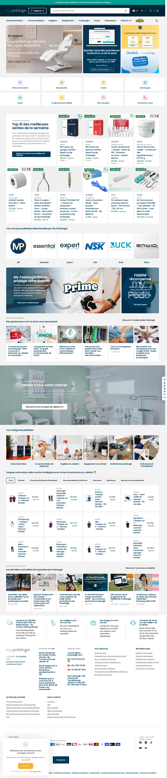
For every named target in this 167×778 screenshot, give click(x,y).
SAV (49, 705)
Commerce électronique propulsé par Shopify (15, 662)
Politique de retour (144, 665)
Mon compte (52, 708)
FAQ (8, 717)
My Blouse (111, 480)
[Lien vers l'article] (18, 343)
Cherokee (97, 480)
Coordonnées (94, 773)
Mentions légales (132, 773)
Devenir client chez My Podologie (61, 717)
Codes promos (101, 665)
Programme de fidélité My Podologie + (111, 671)
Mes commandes (54, 711)
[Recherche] (126, 10)
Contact (51, 702)
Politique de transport (145, 659)
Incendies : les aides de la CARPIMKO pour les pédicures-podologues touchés (18, 598)
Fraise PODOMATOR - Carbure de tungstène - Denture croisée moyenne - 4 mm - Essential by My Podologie (69, 208)
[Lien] (44, 49)
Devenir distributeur (144, 656)
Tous (10, 480)
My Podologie (21, 656)
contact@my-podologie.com (74, 653)
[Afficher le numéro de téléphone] (157, 20)
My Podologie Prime (103, 675)
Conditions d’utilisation (62, 773)
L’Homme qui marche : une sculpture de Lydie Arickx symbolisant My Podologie (69, 599)
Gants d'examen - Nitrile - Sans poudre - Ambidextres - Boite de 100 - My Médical (95, 207)
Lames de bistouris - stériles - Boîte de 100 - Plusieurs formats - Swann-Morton (120, 152)
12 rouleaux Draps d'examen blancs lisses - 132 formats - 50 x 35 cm (120, 204)
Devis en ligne (100, 653)
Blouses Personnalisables (132, 480)
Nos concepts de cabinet (105, 659)
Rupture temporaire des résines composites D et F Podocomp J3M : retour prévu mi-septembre (43, 600)
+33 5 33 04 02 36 (76, 660)
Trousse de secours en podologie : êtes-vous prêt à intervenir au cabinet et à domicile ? (18, 351)
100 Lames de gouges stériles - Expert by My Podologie (68, 151)
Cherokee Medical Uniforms (75, 480)
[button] (157, 10)
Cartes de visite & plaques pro (108, 662)
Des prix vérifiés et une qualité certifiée (22, 708)
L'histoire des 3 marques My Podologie (22, 711)
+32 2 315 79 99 (77, 665)
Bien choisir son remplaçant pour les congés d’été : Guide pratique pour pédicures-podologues (146, 352)
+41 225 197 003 (77, 669)
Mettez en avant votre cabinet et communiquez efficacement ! (67, 350)
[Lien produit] (69, 140)
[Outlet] (140, 20)
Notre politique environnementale (20, 705)
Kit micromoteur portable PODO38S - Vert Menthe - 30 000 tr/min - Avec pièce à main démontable (146, 207)
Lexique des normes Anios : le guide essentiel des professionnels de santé (43, 351)
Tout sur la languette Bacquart (121, 347)
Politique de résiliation (148, 773)
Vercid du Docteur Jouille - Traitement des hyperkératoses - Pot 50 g (146, 152)
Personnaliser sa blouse (105, 668)
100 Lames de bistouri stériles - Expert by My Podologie (94, 151)
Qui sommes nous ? (14, 702)
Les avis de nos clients (145, 668)
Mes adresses (53, 714)
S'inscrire (60, 760)
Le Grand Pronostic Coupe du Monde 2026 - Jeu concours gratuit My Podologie (95, 598)
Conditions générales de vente (113, 773)
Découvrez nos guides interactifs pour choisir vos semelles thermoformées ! (93, 351)
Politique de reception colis (147, 662)
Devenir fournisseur (144, 653)
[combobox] (90, 10)
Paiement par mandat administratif (110, 656)
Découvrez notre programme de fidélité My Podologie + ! (121, 598)
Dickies (21, 480)
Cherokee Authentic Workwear (43, 480)
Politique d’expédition (80, 773)
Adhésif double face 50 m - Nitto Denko (17, 203)
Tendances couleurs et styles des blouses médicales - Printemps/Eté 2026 (146, 598)
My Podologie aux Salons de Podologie (22, 714)
